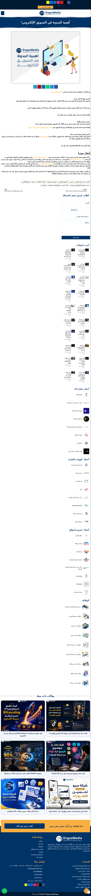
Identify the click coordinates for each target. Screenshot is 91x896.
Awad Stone (78, 521)
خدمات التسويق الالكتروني (40, 157)
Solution (79, 443)
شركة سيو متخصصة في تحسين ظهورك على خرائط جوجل (81, 280)
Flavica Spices (77, 419)
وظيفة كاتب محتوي (76, 635)
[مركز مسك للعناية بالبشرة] (86, 500)
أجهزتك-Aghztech (77, 411)
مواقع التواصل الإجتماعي (46, 163)
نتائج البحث (43, 185)
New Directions (77, 513)
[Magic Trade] (86, 437)
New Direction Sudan (75, 560)
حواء (81, 489)
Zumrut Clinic (78, 592)
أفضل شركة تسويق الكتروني (82, 182)
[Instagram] (58, 2)
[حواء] (86, 491)
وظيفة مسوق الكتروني (75, 616)
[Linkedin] (54, 2)
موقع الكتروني (44, 136)
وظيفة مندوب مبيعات (75, 683)
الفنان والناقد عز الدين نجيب (75, 451)
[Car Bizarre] (86, 483)
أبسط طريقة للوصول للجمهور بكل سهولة (40, 127)
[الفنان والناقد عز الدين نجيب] (86, 453)
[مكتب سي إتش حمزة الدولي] (86, 405)
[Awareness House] (86, 467)
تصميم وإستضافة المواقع (83, 868)
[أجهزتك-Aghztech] (86, 413)
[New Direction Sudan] (86, 562)
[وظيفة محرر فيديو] (85, 629)
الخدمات (40, 844)
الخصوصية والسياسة (37, 854)
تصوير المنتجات (85, 882)
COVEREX (79, 584)
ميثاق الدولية (79, 535)
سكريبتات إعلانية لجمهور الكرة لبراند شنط (67, 321)
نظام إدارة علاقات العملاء (82, 887)
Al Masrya (79, 551)
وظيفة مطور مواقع (76, 673)
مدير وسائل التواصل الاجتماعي (73, 606)
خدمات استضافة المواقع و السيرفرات (80, 185)
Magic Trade (78, 435)
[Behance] (51, 2)
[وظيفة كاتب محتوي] (85, 638)
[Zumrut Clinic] (86, 594)
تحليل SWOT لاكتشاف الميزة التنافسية (81, 321)
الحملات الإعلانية (41, 182)
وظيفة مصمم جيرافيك (75, 664)
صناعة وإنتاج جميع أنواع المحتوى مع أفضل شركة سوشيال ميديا (68, 294)
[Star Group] (86, 475)
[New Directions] (86, 516)
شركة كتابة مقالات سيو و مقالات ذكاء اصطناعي (23, 811)
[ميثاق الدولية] (86, 538)
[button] (2, 13)
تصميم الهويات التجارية (83, 879)
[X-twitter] (65, 2)
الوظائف (40, 846)
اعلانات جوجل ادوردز (84, 871)
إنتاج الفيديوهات (85, 874)
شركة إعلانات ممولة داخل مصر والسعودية (81, 293)
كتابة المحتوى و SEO (84, 884)
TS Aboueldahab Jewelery (74, 427)
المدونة (33, 182)
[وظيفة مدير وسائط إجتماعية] (85, 657)
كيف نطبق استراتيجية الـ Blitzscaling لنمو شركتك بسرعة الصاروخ (67, 253)
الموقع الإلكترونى (25, 182)
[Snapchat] (47, 2)
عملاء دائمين (65, 185)
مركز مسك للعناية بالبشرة (75, 497)
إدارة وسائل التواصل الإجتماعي (81, 866)
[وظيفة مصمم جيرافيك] (85, 667)
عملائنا (41, 841)
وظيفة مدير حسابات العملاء (74, 645)
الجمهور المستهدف (51, 182)
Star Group (79, 473)
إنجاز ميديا (37, 894)
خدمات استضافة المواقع (77, 159)
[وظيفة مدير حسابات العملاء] (85, 648)
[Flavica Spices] (86, 421)
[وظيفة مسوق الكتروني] (85, 619)
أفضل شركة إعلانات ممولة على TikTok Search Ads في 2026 (68, 334)
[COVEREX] (86, 586)
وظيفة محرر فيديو (76, 626)
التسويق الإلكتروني (57, 92)
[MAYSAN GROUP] (86, 508)
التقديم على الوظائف (37, 849)
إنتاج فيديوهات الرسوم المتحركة (81, 876)
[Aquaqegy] (86, 397)
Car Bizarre (79, 481)
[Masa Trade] (86, 546)
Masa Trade (78, 543)
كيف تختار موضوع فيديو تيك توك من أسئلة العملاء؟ (68, 773)
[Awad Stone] (86, 524)
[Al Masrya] (86, 554)
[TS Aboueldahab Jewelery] (86, 429)
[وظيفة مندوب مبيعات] (85, 686)
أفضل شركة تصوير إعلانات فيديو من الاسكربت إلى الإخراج (82, 361)
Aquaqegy (79, 394)
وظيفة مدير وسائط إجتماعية (73, 654)
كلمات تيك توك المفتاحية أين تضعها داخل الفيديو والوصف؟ (68, 733)
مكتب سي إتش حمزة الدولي (74, 402)
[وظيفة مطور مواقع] (85, 676)
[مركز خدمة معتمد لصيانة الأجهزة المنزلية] (86, 570)
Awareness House (76, 465)
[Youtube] (61, 2)
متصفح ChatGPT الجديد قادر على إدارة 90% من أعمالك (23, 773)
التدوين (71, 182)
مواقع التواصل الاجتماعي (54, 185)
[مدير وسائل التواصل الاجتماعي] (85, 610)
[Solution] (86, 445)
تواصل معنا (39, 857)
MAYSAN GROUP (77, 505)
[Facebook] (68, 2)
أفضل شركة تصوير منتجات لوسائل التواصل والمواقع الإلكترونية (81, 376)
